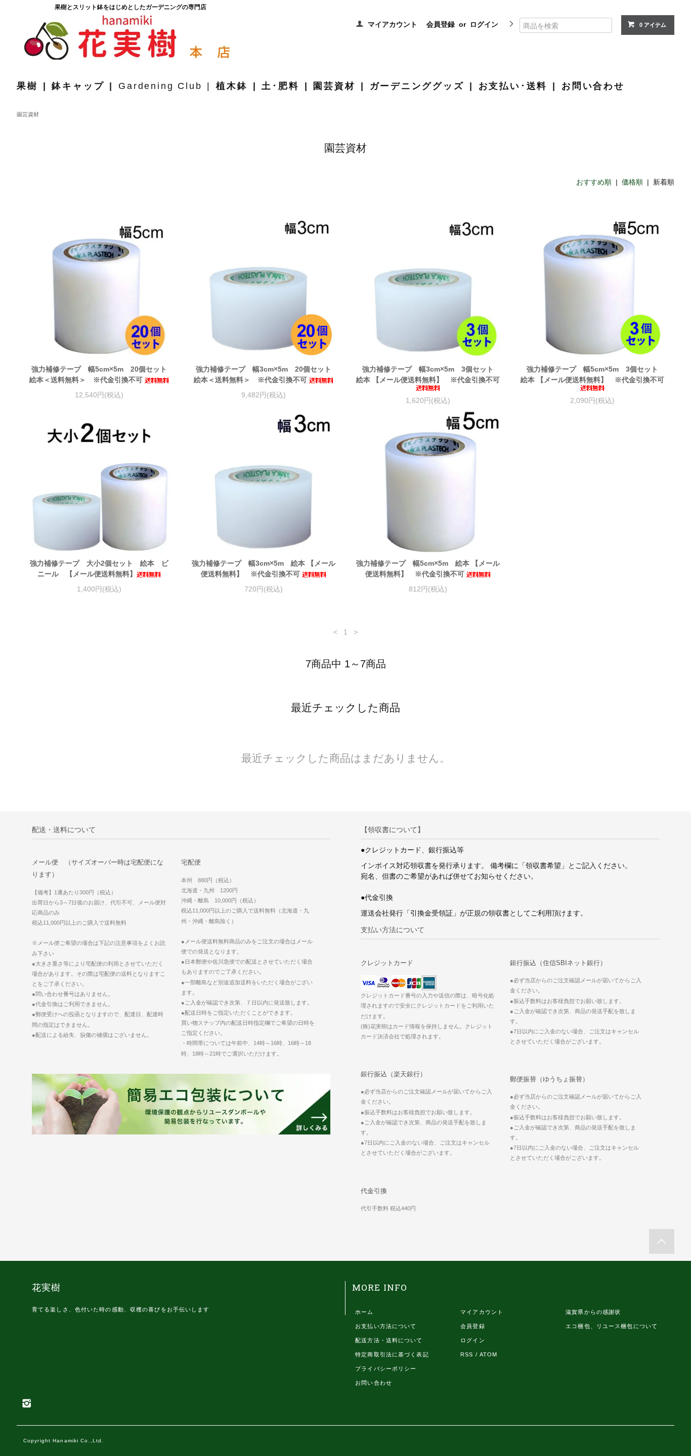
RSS (466, 1354)
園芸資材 (334, 86)
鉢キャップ (78, 86)
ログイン (484, 24)
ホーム (364, 1312)
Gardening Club (160, 86)
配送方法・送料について (388, 1340)
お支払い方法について (385, 1326)
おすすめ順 (594, 182)
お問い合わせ (593, 86)
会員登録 (440, 24)
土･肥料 (280, 86)
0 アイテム (652, 25)
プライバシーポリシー (385, 1369)
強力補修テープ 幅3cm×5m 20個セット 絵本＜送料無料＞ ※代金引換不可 (264, 374)
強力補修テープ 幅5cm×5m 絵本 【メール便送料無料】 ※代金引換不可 (428, 568)
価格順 (632, 182)
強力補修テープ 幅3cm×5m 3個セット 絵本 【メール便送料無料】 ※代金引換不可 (428, 374)
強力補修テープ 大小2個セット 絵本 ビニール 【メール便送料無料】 (99, 568)
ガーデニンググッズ (417, 86)
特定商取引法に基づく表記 (391, 1354)
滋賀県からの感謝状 (593, 1312)
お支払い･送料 (513, 86)
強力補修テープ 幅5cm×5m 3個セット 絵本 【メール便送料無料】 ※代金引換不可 (592, 374)
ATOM (488, 1354)
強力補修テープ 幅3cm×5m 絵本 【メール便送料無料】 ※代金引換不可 (263, 568)
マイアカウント (392, 24)
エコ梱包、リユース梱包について (612, 1326)
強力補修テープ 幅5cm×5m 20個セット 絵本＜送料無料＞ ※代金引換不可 (100, 374)
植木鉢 (231, 86)
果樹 (27, 86)
